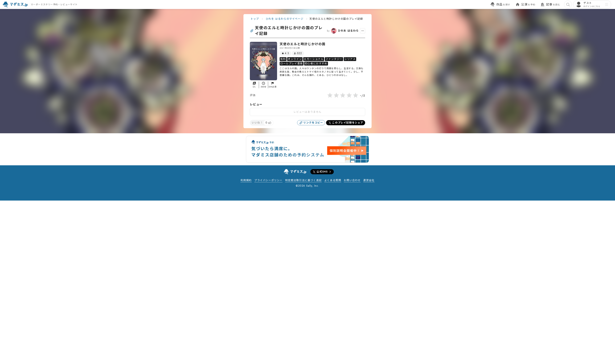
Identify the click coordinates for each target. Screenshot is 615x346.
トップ (254, 19)
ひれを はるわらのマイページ (284, 19)
